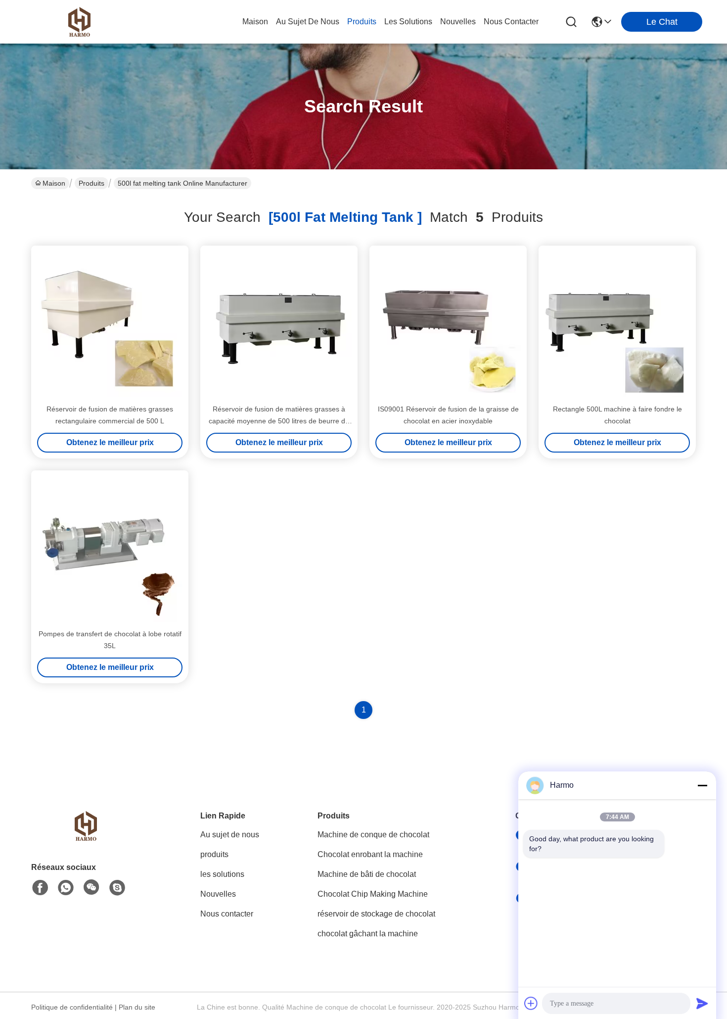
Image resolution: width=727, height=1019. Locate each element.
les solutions (408, 21)
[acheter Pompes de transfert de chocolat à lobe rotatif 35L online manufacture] (109, 549)
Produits (91, 183)
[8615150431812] (66, 888)
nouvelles (458, 21)
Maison (255, 21)
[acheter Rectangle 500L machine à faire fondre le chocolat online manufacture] (617, 324)
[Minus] (702, 785)
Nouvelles (218, 894)
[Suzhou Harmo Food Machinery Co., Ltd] (79, 22)
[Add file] (531, 1003)
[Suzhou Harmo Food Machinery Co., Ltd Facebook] (40, 888)
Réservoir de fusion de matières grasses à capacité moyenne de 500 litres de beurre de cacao (279, 421)
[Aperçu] (85, 838)
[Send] (702, 1003)
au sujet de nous (307, 21)
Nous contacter (226, 914)
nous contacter (511, 21)
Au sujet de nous (229, 834)
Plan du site (137, 1007)
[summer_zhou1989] (117, 888)
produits (361, 21)
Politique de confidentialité (72, 1007)
